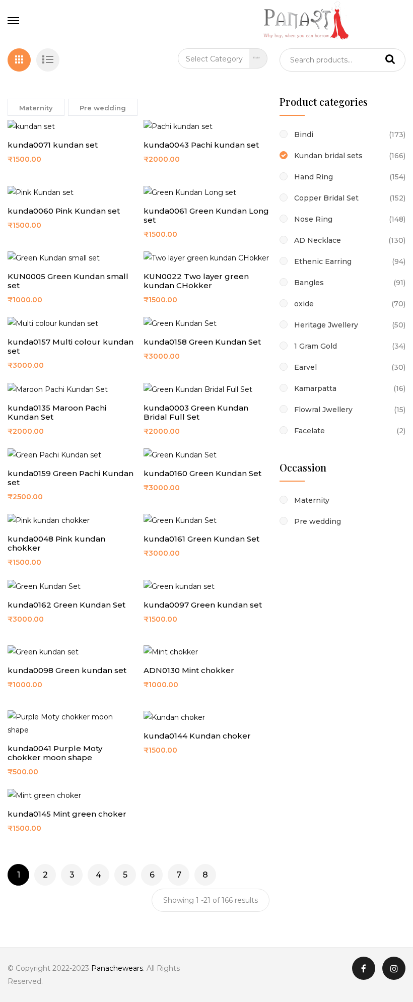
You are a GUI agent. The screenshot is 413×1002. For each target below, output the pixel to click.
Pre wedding (103, 108)
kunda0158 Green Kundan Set (202, 342)
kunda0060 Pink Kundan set (64, 211)
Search (390, 60)
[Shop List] (47, 60)
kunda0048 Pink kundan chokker (56, 543)
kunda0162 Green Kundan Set (66, 605)
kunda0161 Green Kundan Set (201, 539)
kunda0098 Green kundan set (67, 670)
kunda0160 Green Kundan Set (202, 473)
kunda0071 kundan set (53, 145)
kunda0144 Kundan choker (197, 736)
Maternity (36, 108)
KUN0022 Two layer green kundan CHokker (196, 281)
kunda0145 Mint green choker (67, 814)
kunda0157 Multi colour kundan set (70, 346)
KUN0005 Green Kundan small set (68, 281)
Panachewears (117, 968)
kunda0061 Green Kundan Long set (206, 215)
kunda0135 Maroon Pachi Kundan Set (57, 412)
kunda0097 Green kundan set (203, 605)
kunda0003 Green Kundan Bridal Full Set (196, 412)
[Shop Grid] (19, 60)
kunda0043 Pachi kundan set (201, 145)
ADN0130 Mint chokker (189, 670)
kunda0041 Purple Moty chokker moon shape (55, 753)
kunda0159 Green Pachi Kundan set (70, 478)
